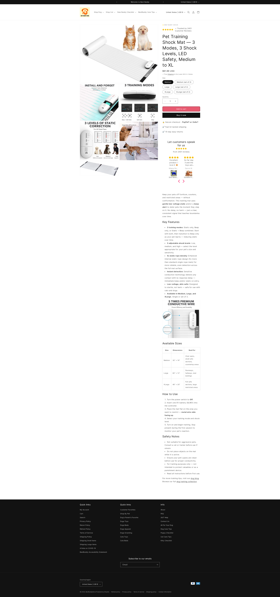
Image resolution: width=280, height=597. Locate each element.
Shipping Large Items (88, 544)
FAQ (162, 514)
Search (82, 517)
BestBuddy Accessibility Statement (93, 552)
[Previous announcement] (116, 2)
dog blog (195, 478)
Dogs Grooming (126, 533)
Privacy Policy (85, 521)
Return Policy (85, 525)
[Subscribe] (157, 564)
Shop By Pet (125, 514)
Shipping (171, 74)
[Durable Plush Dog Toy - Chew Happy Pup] (189, 173)
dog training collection (187, 481)
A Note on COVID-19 (88, 548)
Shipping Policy (86, 537)
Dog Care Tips (166, 529)
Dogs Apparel (125, 529)
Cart (81, 514)
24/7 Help (164, 517)
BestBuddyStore (91, 592)
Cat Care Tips (166, 537)
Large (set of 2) (181, 87)
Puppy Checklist (167, 533)
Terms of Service (86, 533)
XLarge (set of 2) (183, 92)
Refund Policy (85, 529)
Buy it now (181, 115)
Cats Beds (124, 540)
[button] (99, 12)
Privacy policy (126, 592)
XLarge (168, 92)
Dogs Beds (124, 525)
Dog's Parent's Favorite (129, 517)
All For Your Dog (167, 525)
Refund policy (115, 592)
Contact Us (165, 521)
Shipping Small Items (88, 540)
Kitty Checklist (166, 540)
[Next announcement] (163, 2)
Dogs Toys (124, 521)
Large (167, 87)
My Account (84, 510)
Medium (168, 82)
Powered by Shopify (102, 592)
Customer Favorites (127, 510)
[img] (181, 148)
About (163, 510)
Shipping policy (151, 592)
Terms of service (139, 592)
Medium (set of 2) (184, 82)
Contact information (165, 592)
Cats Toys (124, 537)
